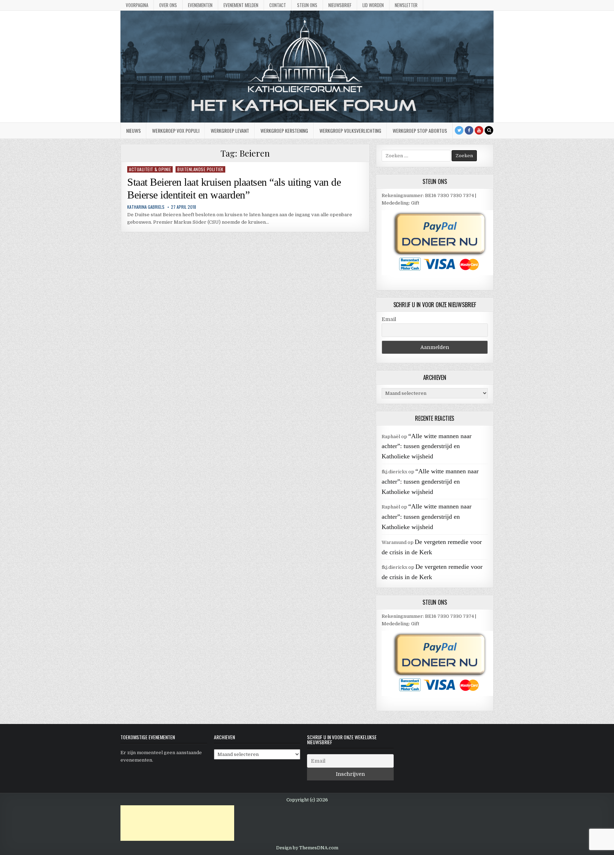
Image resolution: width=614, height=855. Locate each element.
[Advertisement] (177, 823)
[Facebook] (469, 130)
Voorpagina (137, 5)
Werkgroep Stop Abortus (420, 130)
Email (389, 319)
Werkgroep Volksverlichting (350, 130)
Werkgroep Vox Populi (175, 130)
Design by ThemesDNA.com (307, 847)
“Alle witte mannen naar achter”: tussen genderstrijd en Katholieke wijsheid (427, 446)
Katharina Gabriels (146, 207)
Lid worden (373, 5)
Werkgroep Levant (230, 130)
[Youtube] (479, 130)
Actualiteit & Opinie (150, 169)
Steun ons (307, 5)
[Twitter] (459, 130)
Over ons (168, 5)
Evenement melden (240, 5)
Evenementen (200, 5)
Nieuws (133, 130)
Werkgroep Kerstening (284, 130)
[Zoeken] (489, 130)
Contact (277, 5)
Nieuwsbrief (339, 5)
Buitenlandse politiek (200, 169)
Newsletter (406, 5)
